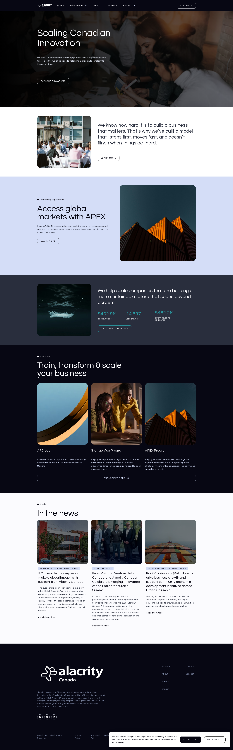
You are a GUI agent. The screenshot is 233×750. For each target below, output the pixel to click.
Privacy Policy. (118, 742)
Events (112, 5)
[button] (78, 5)
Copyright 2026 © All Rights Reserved (49, 736)
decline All (214, 740)
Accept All (190, 740)
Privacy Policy (78, 736)
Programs (167, 666)
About (165, 674)
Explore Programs (53, 81)
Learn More (48, 241)
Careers (190, 666)
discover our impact (115, 329)
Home (60, 5)
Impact (97, 5)
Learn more (108, 158)
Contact (186, 5)
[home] (44, 5)
